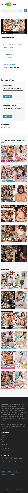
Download (7, 96)
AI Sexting (3, 446)
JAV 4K (15, 458)
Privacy (2, 439)
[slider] (12, 32)
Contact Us (3, 435)
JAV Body (21, 458)
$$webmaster (4, 441)
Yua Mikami (20, 461)
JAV (2, 458)
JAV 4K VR (9, 471)
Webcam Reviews (5, 444)
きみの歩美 (9, 51)
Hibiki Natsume (5, 468)
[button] (22, 32)
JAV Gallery (4, 461)
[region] (14, 26)
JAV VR (8, 465)
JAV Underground (12, 461)
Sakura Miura (11, 474)
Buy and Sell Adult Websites (7, 450)
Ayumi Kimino (11, 47)
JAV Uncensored (8, 458)
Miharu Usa (12, 468)
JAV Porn (3, 465)
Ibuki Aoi (3, 471)
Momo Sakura (16, 471)
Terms (2, 437)
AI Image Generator (5, 448)
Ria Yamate (4, 474)
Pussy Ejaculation (14, 67)
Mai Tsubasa (15, 465)
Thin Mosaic (12, 64)
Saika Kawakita (20, 468)
